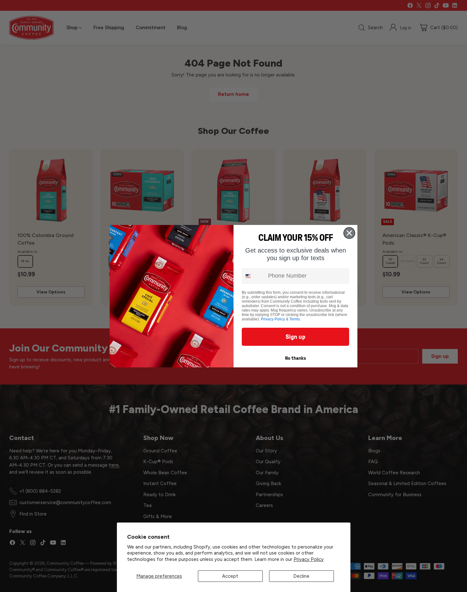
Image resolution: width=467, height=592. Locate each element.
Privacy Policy (309, 559)
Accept (230, 576)
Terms (294, 319)
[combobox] (253, 276)
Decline (301, 576)
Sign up (295, 336)
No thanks (295, 358)
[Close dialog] (349, 233)
